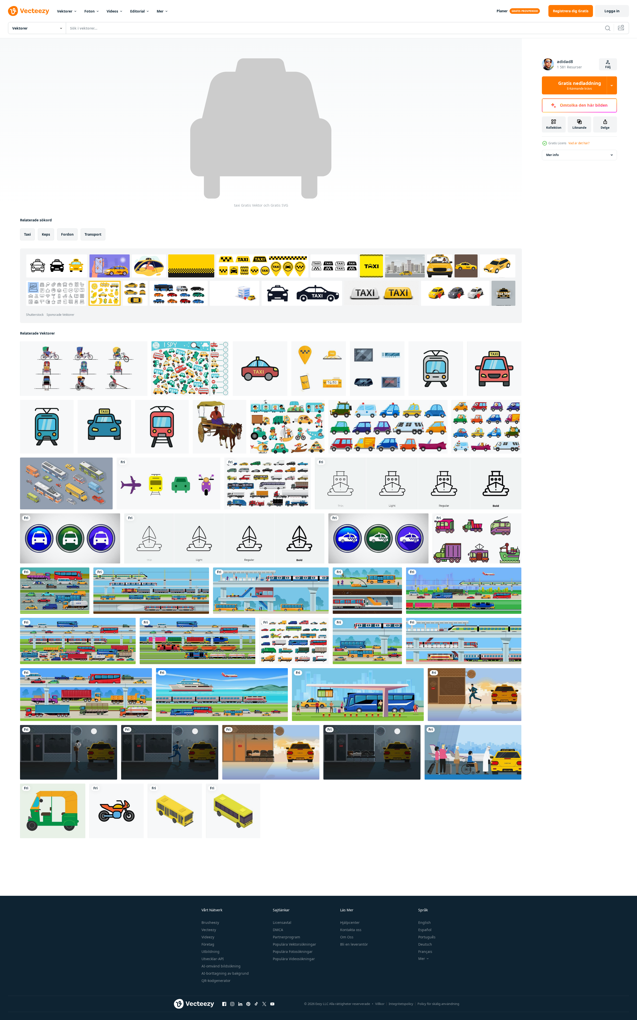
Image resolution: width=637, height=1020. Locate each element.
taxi (27, 234)
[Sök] (608, 28)
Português (427, 937)
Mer (160, 11)
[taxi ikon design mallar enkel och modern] (260, 368)
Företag (207, 944)
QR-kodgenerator (216, 980)
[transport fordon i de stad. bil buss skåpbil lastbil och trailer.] (54, 590)
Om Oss (346, 937)
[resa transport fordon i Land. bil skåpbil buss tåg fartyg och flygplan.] (222, 694)
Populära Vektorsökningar (294, 944)
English (424, 922)
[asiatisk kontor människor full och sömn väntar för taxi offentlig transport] (371, 752)
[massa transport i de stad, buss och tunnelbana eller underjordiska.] (367, 590)
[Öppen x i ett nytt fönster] (264, 1004)
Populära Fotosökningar (293, 951)
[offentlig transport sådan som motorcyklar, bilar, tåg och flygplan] (168, 483)
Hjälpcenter (350, 922)
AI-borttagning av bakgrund (225, 973)
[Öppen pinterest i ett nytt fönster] (248, 1004)
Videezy (207, 937)
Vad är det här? (578, 143)
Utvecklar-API (212, 958)
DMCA (278, 929)
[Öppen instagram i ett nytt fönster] (232, 1004)
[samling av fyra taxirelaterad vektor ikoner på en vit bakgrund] (318, 368)
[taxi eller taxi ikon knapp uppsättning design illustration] (70, 538)
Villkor (379, 1003)
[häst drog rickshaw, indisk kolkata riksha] (219, 427)
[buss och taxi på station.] (358, 694)
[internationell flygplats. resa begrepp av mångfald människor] (472, 752)
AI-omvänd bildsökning (221, 966)
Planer (502, 11)
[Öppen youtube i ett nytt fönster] (272, 1004)
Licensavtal (282, 922)
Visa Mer (503, 293)
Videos (112, 11)
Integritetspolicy (401, 1003)
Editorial (137, 11)
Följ (608, 67)
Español (425, 929)
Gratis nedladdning (579, 85)
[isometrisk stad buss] (175, 811)
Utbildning (210, 951)
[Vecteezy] (28, 11)
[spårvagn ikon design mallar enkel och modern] (435, 368)
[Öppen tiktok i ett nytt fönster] (256, 1004)
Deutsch (425, 944)
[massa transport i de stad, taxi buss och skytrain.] (271, 590)
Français (425, 951)
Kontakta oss (350, 929)
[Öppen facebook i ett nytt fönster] (224, 1004)
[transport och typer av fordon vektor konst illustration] (477, 538)
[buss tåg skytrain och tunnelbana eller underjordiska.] (151, 590)
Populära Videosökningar (294, 958)
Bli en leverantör (354, 944)
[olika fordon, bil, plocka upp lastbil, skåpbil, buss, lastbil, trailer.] (267, 483)
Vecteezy (208, 929)
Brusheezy (210, 922)
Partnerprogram (286, 937)
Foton (89, 11)
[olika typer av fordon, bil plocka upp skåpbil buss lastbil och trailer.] (294, 641)
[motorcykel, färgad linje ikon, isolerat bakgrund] (116, 811)
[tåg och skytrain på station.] (463, 641)
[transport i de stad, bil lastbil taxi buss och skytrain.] (367, 641)
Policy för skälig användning (438, 1003)
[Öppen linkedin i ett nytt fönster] (240, 1004)
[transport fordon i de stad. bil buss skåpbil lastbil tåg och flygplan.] (463, 590)
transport (93, 234)
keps (46, 234)
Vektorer (64, 11)
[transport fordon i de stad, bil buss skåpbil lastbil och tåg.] (78, 641)
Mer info (552, 155)
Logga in (611, 11)
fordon (67, 234)
